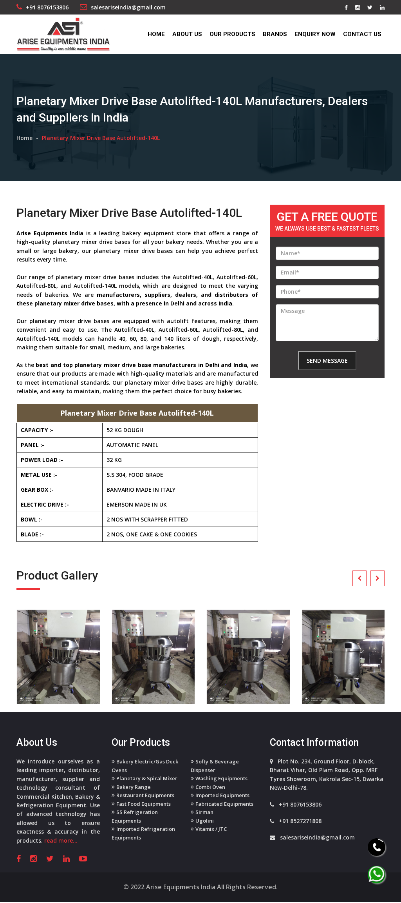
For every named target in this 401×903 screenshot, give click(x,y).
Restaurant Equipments (145, 795)
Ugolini (204, 820)
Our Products (232, 34)
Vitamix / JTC (211, 828)
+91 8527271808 (300, 821)
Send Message (327, 360)
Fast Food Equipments (143, 803)
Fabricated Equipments (224, 803)
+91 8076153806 (47, 7)
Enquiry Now (315, 34)
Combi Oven (210, 786)
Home (156, 34)
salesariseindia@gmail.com (128, 7)
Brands (275, 34)
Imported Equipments (222, 795)
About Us (187, 34)
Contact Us (362, 34)
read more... (61, 840)
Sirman (204, 812)
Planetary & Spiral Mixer (146, 778)
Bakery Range (133, 786)
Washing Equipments (221, 778)
